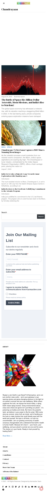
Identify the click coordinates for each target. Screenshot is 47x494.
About (5, 447)
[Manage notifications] (41, 489)
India (3, 147)
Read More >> (7, 436)
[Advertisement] (23, 37)
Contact (6, 459)
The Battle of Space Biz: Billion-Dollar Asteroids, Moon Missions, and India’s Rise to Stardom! (22, 102)
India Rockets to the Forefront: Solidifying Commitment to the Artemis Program (23, 190)
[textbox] (23, 413)
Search (4, 212)
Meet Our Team (9, 467)
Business (17, 97)
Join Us (5, 451)
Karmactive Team (35, 481)
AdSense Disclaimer (11, 471)
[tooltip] (2, 486)
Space (22, 97)
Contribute (7, 455)
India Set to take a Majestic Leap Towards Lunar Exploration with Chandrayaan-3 (20, 175)
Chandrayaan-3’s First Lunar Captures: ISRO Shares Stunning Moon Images (22, 151)
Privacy (6, 463)
